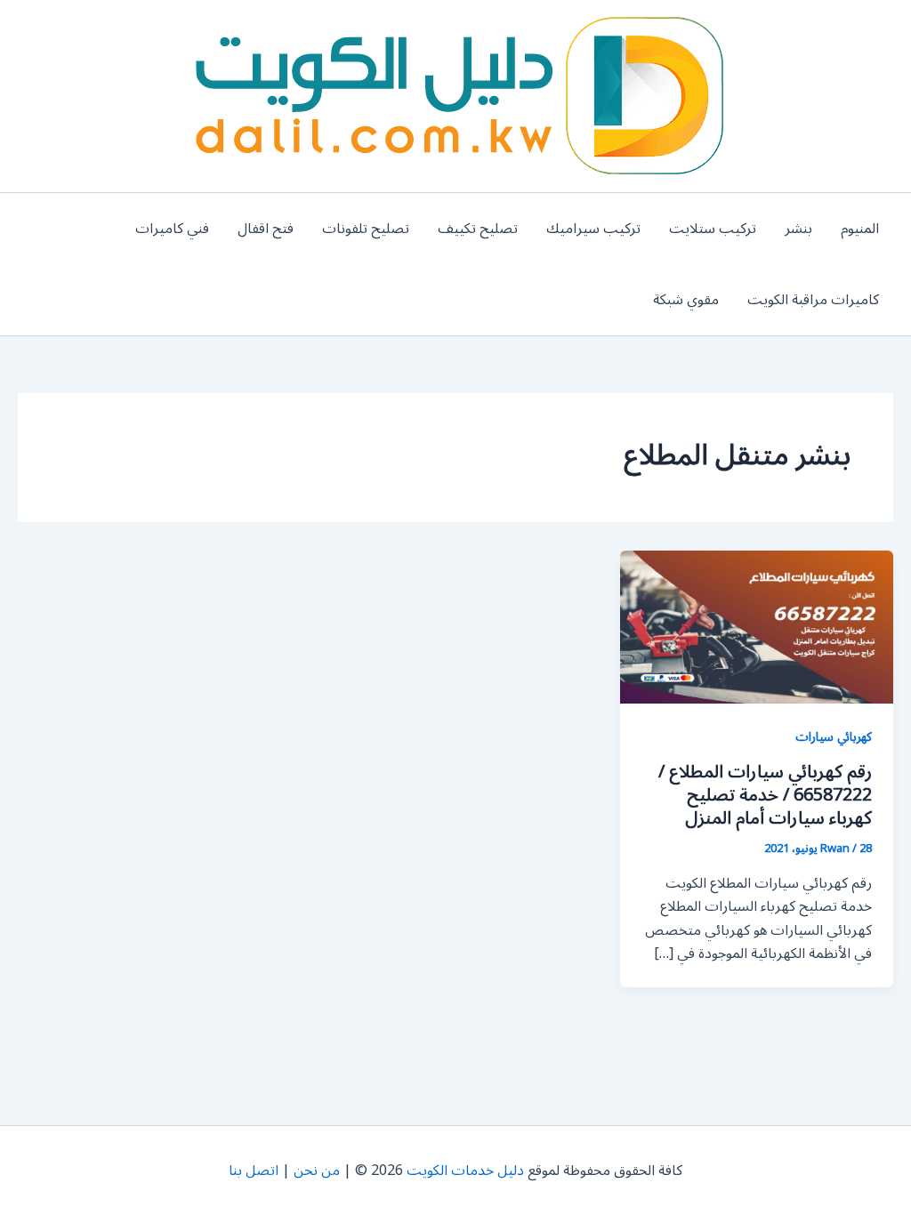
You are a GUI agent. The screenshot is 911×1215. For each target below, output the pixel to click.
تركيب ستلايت (712, 228)
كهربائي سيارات (833, 737)
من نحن (317, 1170)
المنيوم (860, 228)
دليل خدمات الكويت (465, 1170)
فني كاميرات (172, 228)
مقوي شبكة (686, 300)
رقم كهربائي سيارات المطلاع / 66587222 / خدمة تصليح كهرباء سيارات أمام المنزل (765, 795)
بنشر (798, 228)
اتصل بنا (253, 1170)
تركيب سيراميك (593, 228)
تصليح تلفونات (365, 228)
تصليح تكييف (478, 228)
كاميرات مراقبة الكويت (813, 300)
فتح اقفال (266, 228)
